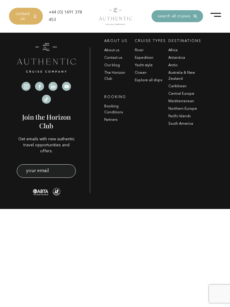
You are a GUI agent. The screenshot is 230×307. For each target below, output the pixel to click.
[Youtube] (66, 86)
